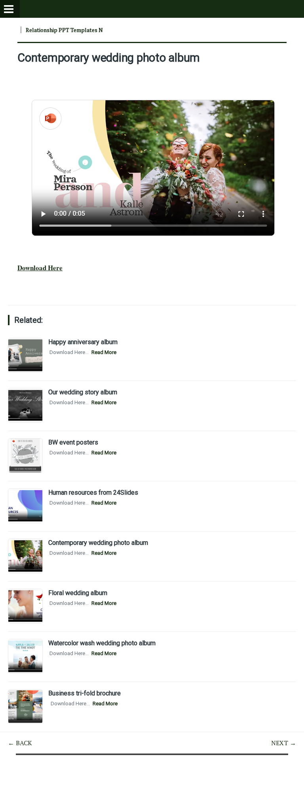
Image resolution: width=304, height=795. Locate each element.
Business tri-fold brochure (84, 693)
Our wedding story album (82, 392)
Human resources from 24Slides (93, 492)
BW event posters (73, 442)
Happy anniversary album (83, 342)
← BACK (20, 742)
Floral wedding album (77, 593)
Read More (103, 352)
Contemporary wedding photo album (108, 57)
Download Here (40, 268)
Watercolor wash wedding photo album (102, 643)
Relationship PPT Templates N (64, 30)
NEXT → (283, 742)
